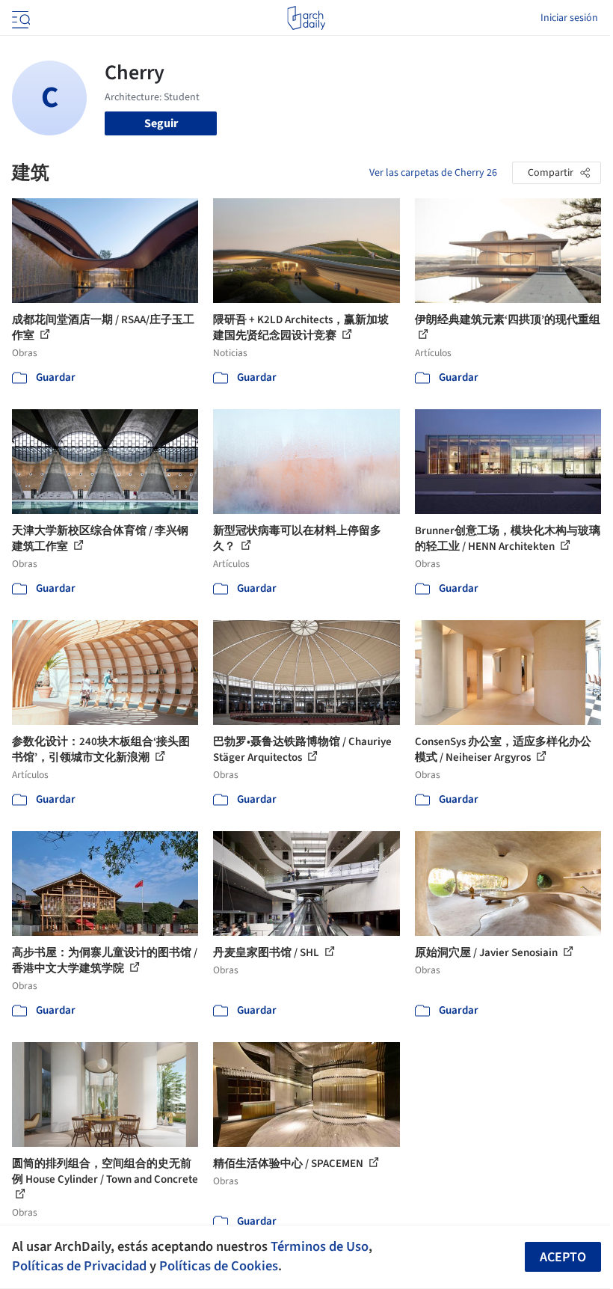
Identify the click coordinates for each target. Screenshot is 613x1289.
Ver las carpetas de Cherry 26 (433, 173)
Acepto (563, 1257)
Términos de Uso (320, 1246)
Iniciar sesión (569, 18)
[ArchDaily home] (306, 18)
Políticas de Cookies (218, 1266)
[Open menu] (19, 17)
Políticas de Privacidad (79, 1266)
